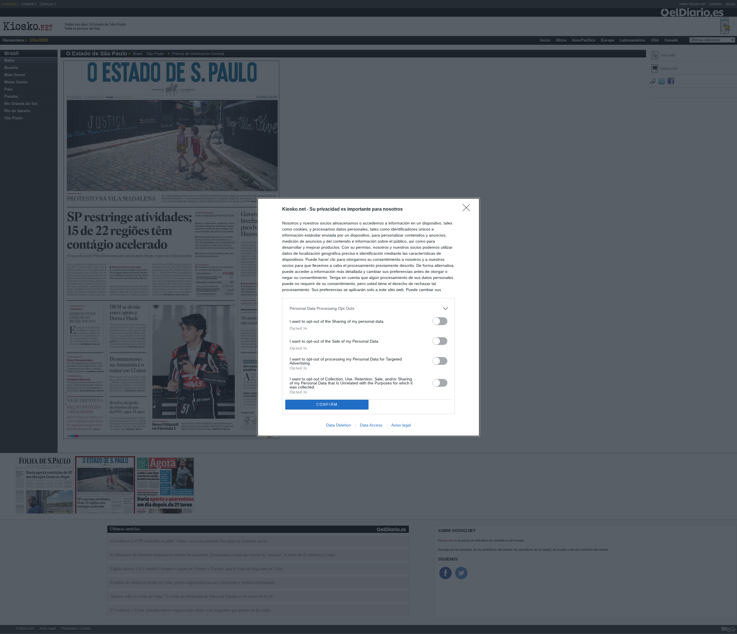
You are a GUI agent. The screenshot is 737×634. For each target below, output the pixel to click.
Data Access (371, 425)
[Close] (468, 209)
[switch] (439, 321)
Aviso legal (401, 425)
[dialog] (368, 317)
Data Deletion (338, 425)
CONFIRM (327, 404)
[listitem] (368, 308)
